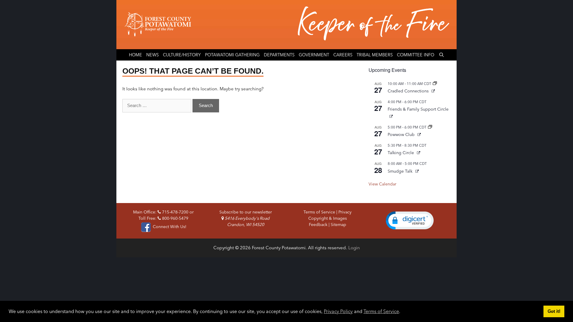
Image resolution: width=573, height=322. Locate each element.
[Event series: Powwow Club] (430, 127)
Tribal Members (375, 55)
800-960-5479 (174, 218)
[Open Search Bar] (441, 55)
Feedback (318, 224)
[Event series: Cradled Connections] (435, 83)
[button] (410, 220)
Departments (279, 55)
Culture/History (182, 55)
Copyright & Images (327, 218)
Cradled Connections (409, 91)
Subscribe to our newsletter (245, 212)
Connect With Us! (169, 226)
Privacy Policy (338, 311)
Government (314, 55)
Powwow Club (402, 134)
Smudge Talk (401, 171)
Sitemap (338, 224)
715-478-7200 (174, 212)
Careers (342, 55)
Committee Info (415, 55)
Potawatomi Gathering (232, 55)
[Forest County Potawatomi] (286, 24)
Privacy (345, 212)
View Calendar (382, 184)
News (152, 55)
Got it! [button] (554, 311)
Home (135, 55)
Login (354, 247)
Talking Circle (401, 152)
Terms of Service (381, 311)
